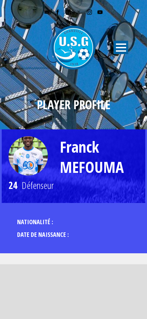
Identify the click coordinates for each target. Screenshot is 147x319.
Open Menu (120, 47)
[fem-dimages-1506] (28, 156)
